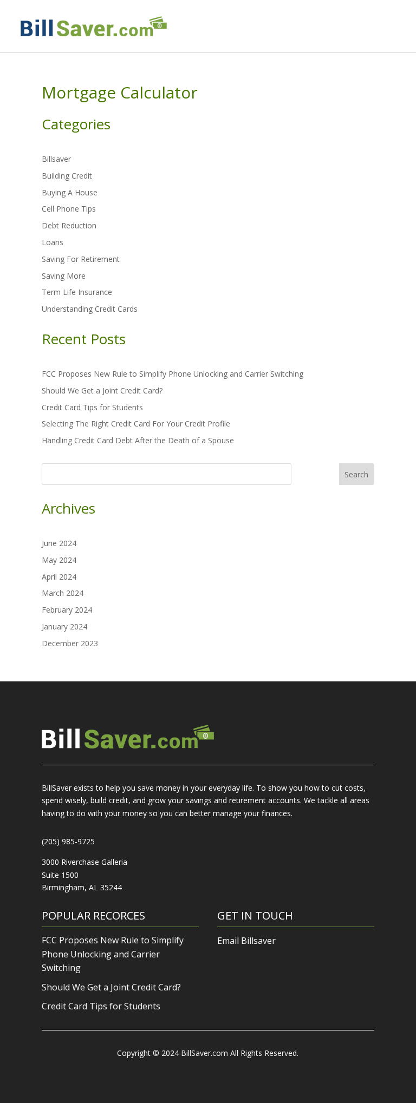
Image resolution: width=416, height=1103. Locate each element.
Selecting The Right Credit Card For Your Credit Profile (136, 423)
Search (356, 474)
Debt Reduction (69, 225)
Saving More (64, 276)
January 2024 (64, 626)
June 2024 (59, 543)
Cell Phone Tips (69, 208)
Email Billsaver (246, 941)
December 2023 (70, 643)
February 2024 (67, 610)
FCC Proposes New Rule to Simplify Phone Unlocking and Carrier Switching (172, 374)
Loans (52, 242)
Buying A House (70, 192)
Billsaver (56, 159)
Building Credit (67, 175)
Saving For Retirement (81, 259)
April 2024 (59, 577)
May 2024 (59, 560)
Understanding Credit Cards (90, 309)
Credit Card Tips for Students (92, 407)
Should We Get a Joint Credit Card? (102, 390)
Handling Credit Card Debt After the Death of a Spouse (138, 440)
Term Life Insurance (77, 292)
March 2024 (62, 593)
